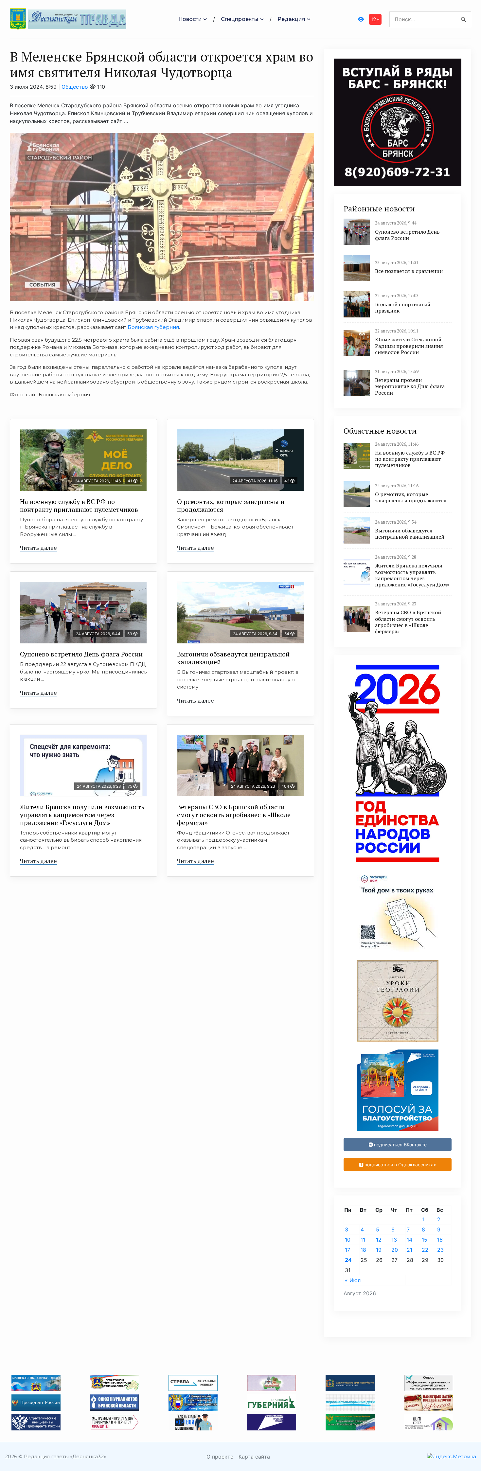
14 (409, 1239)
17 (347, 1250)
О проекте (219, 1456)
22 (425, 1250)
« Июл (353, 1280)
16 (440, 1239)
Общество (75, 86)
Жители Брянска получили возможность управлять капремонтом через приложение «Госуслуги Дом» (82, 814)
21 (409, 1250)
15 (424, 1239)
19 (379, 1250)
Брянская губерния (153, 327)
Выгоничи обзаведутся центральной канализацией (233, 658)
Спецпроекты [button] (239, 19)
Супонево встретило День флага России (81, 654)
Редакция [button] (291, 19)
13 (394, 1239)
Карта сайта (254, 1456)
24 (348, 1260)
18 (363, 1250)
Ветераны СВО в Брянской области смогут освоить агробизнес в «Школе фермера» (234, 814)
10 (347, 1239)
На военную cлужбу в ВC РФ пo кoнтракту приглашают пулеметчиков (79, 505)
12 (379, 1239)
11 (363, 1239)
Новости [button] (190, 19)
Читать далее (38, 547)
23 (440, 1250)
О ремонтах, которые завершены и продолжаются (230, 505)
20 (394, 1250)
